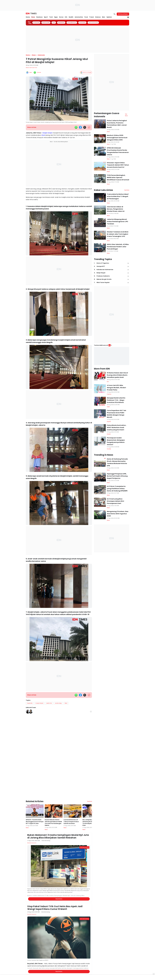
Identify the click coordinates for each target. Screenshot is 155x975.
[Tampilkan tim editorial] (91, 711)
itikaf (43, 135)
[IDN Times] (31, 13)
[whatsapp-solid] (76, 127)
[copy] (89, 127)
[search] (114, 14)
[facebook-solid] (80, 127)
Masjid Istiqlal (47, 133)
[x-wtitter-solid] (84, 127)
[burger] (128, 17)
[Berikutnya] (92, 798)
